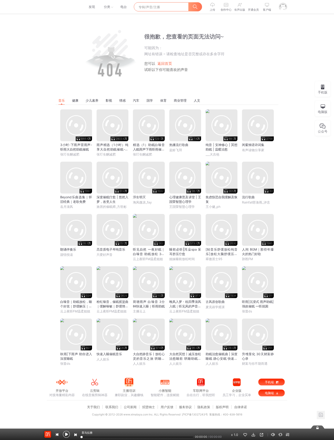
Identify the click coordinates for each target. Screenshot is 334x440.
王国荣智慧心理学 (182, 207)
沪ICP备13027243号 (195, 414)
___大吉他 (212, 154)
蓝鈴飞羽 (175, 150)
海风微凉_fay (142, 202)
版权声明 (222, 407)
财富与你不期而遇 (254, 363)
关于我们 (93, 407)
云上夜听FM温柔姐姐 (148, 259)
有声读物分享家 (253, 150)
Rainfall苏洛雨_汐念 (256, 202)
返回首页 (164, 63)
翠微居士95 (214, 259)
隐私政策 (203, 407)
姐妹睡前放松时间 (182, 259)
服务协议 (185, 407)
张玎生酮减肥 (69, 154)
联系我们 (111, 407)
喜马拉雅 (61, 7)
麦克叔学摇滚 (215, 307)
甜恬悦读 (66, 254)
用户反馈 (167, 407)
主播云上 (139, 311)
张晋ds (247, 311)
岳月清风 (66, 207)
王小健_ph (213, 207)
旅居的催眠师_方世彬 (112, 207)
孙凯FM (247, 259)
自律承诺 (240, 407)
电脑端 (270, 393)
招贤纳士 (148, 407)
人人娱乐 (103, 359)
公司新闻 (130, 407)
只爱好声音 (104, 254)
